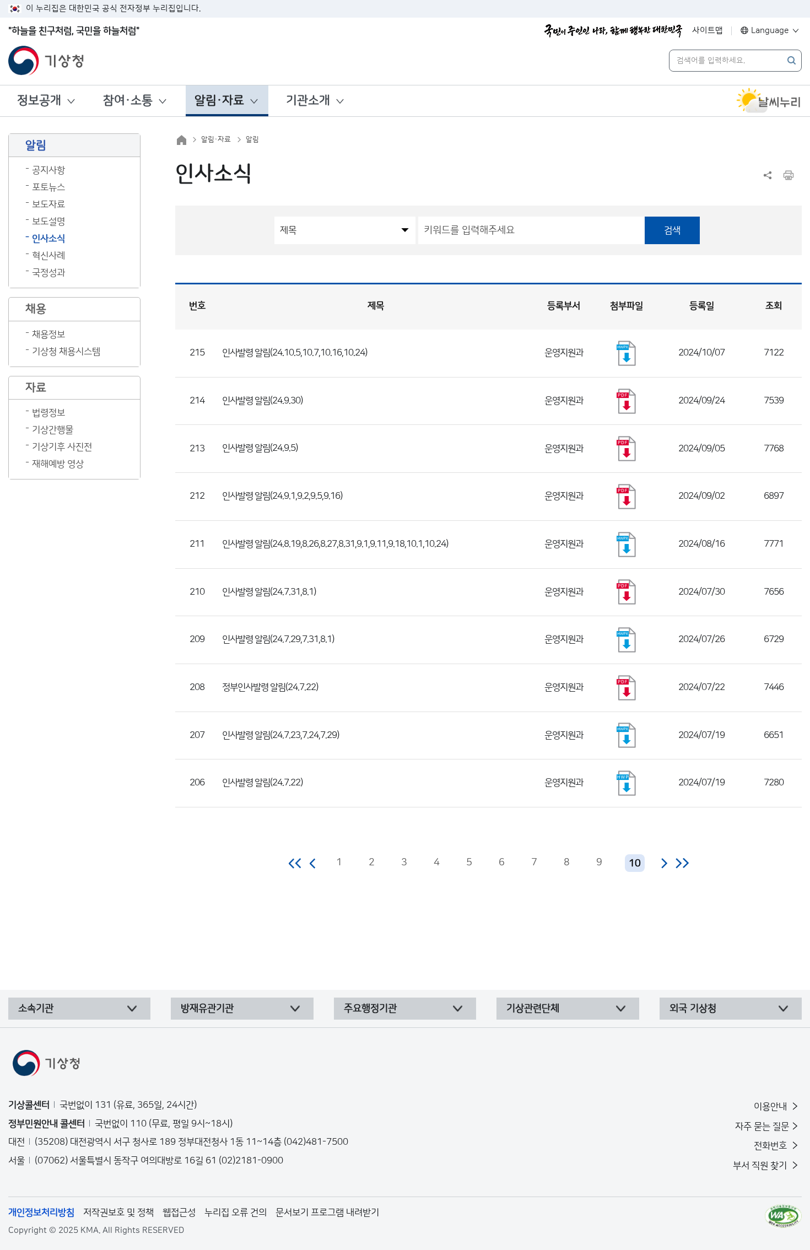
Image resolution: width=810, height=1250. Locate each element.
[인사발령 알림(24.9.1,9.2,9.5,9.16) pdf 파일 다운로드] (626, 496)
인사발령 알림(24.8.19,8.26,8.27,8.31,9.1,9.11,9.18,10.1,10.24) (335, 544)
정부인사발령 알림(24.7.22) (270, 687)
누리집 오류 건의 (235, 1212)
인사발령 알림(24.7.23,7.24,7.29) (280, 735)
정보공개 (39, 100)
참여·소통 (128, 100)
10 (635, 863)
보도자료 (48, 204)
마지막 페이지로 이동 (682, 863)
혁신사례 (48, 256)
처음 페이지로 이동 (296, 863)
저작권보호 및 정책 (118, 1212)
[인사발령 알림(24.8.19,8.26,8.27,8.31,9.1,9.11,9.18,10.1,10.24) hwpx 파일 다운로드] (626, 544)
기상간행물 (52, 430)
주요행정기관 (370, 1008)
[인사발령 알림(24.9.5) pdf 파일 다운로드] (626, 448)
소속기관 (35, 1008)
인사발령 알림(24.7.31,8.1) (269, 592)
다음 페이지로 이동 (664, 863)
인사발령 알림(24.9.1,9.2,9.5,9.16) (282, 496)
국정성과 (48, 273)
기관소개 (308, 100)
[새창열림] (769, 100)
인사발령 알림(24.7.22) (262, 783)
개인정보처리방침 (41, 1212)
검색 (672, 230)
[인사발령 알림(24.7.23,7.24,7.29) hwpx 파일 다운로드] (626, 735)
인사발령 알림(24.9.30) (262, 401)
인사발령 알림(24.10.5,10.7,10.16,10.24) (294, 353)
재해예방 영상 (58, 464)
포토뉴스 (48, 187)
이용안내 (771, 1107)
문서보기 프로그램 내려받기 (327, 1212)
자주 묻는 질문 (762, 1127)
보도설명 (48, 222)
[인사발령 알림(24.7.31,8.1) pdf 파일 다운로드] (626, 592)
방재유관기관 (207, 1008)
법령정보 (48, 413)
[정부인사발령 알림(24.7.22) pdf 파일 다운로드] (626, 688)
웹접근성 (179, 1212)
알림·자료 (219, 100)
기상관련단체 (532, 1008)
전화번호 (771, 1146)
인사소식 (48, 239)
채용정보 (48, 335)
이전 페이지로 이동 (313, 863)
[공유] (767, 175)
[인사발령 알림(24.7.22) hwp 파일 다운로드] (626, 783)
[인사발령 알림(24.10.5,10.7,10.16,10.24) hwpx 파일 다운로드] (626, 353)
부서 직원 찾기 (761, 1166)
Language (770, 30)
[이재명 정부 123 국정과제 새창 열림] (613, 30)
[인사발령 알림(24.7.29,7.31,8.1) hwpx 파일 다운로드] (626, 640)
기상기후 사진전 (62, 447)
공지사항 (48, 170)
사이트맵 (707, 30)
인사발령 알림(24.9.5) (260, 448)
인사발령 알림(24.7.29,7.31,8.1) (278, 639)
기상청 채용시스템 (66, 352)
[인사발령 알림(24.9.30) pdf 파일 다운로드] (626, 401)
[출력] (788, 175)
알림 (252, 139)
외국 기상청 (692, 1008)
